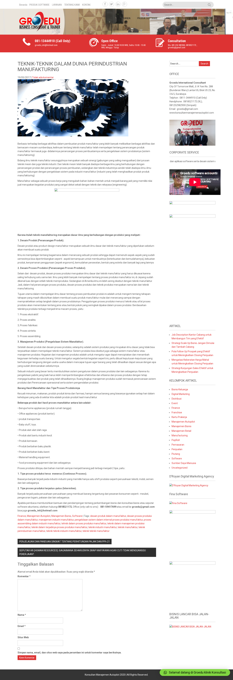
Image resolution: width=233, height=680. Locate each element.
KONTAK (86, 4)
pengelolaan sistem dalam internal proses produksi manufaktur (109, 519)
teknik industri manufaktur (102, 527)
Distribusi (176, 398)
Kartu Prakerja (179, 417)
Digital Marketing (181, 394)
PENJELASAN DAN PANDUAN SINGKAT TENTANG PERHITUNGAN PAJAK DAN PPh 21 (64, 541)
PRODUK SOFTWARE (39, 4)
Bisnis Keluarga (180, 389)
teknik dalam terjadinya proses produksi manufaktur (59, 527)
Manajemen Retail (181, 431)
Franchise (177, 412)
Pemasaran (178, 444)
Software (77, 516)
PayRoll (176, 440)
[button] (195, 672)
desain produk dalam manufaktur (108, 516)
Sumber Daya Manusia (184, 463)
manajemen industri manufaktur (56, 519)
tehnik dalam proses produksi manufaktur (83, 523)
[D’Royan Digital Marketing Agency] (188, 485)
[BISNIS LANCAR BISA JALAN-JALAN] (190, 626)
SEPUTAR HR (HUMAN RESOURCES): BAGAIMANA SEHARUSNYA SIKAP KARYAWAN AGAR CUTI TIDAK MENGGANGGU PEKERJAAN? (82, 552)
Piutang (176, 454)
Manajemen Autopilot (38, 516)
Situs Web (23, 637)
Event (175, 403)
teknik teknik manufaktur (96, 531)
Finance (22, 516)
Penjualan (177, 449)
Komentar (24, 576)
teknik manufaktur (127, 527)
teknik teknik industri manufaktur (64, 531)
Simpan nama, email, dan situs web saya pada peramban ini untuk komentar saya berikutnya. (69, 652)
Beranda (23, 4)
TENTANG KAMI (72, 4)
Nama (22, 615)
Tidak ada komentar (43, 77)
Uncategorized (179, 467)
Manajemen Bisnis (61, 516)
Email (22, 626)
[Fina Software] (178, 503)
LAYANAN (57, 4)
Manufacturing (180, 435)
